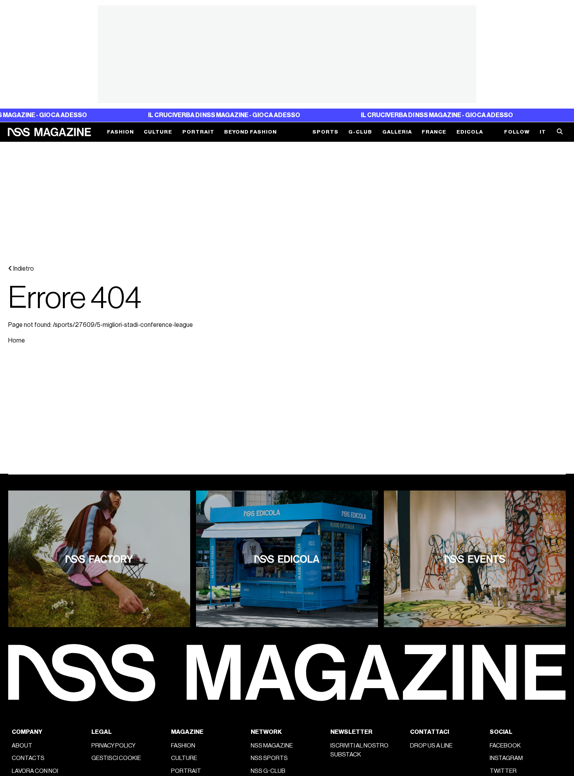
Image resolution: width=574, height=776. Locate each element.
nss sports (269, 758)
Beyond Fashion (250, 131)
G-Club (360, 131)
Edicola (469, 131)
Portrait (198, 131)
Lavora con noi (35, 771)
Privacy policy (113, 745)
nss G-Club (268, 771)
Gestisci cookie (116, 758)
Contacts (28, 758)
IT (543, 131)
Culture (158, 131)
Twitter (503, 771)
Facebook (505, 745)
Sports (325, 131)
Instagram (506, 758)
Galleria (397, 131)
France (434, 131)
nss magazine (272, 745)
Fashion (120, 131)
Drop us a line (431, 745)
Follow (517, 131)
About (22, 745)
